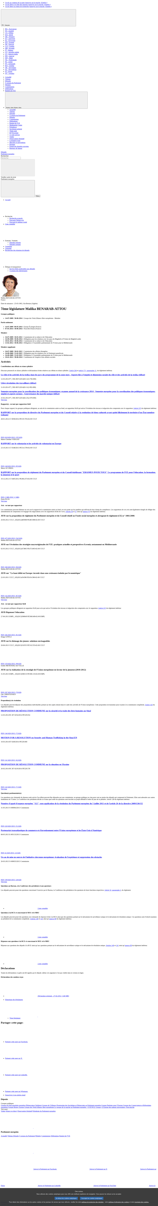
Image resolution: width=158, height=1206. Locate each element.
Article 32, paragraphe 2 (112, 890)
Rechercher (5, 156)
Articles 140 (34, 919)
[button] (81, 209)
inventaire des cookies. (142, 1202)
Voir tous (4, 400)
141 (41, 919)
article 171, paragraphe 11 (87, 370)
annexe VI (86, 511)
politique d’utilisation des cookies (118, 1202)
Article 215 (137, 408)
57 (76, 511)
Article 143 (149, 705)
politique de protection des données (93, 1202)
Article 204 (73, 370)
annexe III (52, 919)
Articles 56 (69, 511)
